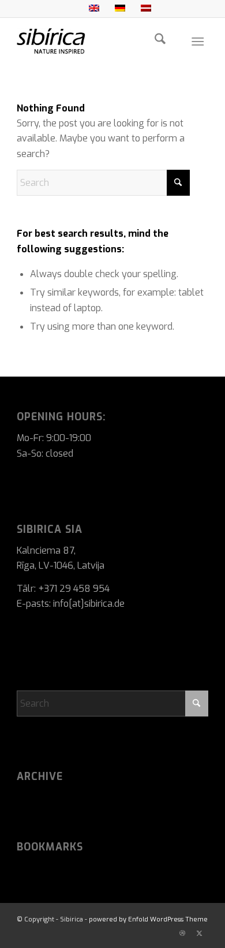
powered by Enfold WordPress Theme (148, 919)
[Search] (160, 41)
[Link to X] (199, 933)
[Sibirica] (93, 41)
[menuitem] (160, 41)
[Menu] (197, 41)
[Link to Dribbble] (182, 933)
